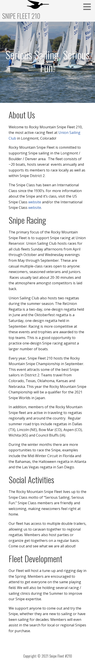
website (34, 202)
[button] (88, 6)
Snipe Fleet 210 (21, 16)
